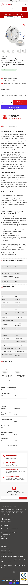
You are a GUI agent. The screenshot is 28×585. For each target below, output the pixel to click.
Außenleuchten (5, 548)
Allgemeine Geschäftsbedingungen (9, 528)
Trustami (22, 479)
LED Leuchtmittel (5, 550)
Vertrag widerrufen (5, 534)
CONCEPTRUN (4, 56)
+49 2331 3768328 (17, 118)
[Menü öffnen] (25, 4)
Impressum (4, 538)
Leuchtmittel (4, 92)
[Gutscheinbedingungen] (23, 17)
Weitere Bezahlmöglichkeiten (14, 110)
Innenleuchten (4, 546)
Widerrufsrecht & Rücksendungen (9, 532)
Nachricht (11, 118)
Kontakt (3, 536)
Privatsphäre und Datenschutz (8, 530)
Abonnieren (22, 498)
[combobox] (14, 9)
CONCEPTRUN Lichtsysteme (11, 577)
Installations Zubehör (6, 552)
